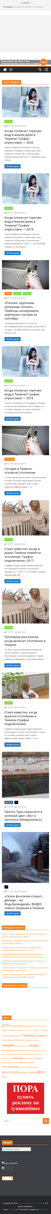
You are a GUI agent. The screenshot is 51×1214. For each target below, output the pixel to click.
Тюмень (28, 1035)
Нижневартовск (41, 1026)
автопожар (25, 1046)
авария (8, 1045)
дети (24, 1051)
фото (41, 1072)
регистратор (11, 1072)
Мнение (8, 293)
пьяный (22, 1067)
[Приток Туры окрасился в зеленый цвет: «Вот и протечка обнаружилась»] (25, 775)
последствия (10, 1066)
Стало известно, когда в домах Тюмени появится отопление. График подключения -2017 (22, 555)
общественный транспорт (33, 1054)
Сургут (36, 1030)
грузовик (17, 1050)
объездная (6, 1058)
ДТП (5, 1025)
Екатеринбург (17, 1025)
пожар (22, 1062)
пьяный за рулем (31, 1067)
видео (34, 1045)
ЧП (16, 802)
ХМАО (5, 1040)
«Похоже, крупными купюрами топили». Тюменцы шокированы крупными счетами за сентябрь (21, 310)
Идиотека (8, 802)
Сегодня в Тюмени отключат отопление (20, 471)
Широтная (37, 1040)
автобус (18, 1046)
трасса (33, 1072)
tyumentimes (21, 126)
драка (28, 1051)
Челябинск (29, 1040)
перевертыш (29, 1058)
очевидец (17, 1058)
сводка (24, 1072)
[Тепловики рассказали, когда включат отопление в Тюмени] (25, 605)
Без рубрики (9, 459)
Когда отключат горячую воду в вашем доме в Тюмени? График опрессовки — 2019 (22, 223)
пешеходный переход (10, 1062)
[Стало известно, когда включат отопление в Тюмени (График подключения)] (25, 685)
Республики (12, 1030)
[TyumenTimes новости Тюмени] (5, 70)
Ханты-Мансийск (16, 1040)
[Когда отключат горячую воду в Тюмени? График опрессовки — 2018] (25, 361)
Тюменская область (11, 1035)
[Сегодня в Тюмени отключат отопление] (25, 440)
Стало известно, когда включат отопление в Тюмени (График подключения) (20, 718)
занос (4, 1054)
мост (14, 1054)
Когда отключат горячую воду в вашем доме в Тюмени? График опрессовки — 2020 (22, 137)
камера (9, 1054)
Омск (4, 1030)
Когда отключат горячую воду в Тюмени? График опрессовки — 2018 (22, 394)
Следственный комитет (25, 1030)
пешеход (38, 1058)
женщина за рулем (38, 1050)
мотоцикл (19, 1054)
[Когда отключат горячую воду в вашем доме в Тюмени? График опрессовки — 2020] (25, 102)
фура (4, 1076)
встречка (7, 1050)
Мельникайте (29, 1026)
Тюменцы (27, 293)
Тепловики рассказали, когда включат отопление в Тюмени (24, 641)
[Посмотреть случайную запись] (46, 70)
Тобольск (44, 1030)
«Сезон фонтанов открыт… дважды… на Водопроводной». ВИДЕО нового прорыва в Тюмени (24, 902)
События (8, 121)
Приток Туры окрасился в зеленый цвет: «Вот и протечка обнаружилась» (23, 815)
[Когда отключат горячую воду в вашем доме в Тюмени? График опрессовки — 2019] (25, 188)
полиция (30, 1062)
